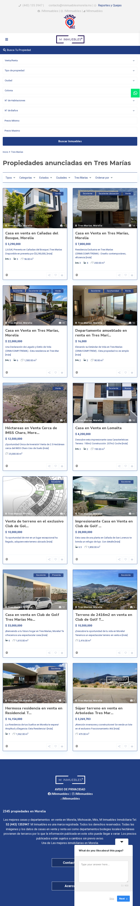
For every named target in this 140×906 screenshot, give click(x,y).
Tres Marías (15, 225)
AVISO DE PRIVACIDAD (70, 789)
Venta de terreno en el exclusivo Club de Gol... (34, 523)
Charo (26, 420)
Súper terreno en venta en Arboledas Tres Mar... (98, 710)
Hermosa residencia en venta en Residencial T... (33, 710)
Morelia (27, 225)
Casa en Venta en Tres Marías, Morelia (102, 235)
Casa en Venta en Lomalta (98, 428)
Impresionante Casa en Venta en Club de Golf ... (104, 523)
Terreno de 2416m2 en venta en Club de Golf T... (103, 617)
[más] (49, 253)
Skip (111, 898)
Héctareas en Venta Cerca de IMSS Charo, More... (31, 430)
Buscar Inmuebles (70, 141)
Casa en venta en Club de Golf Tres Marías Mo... (32, 617)
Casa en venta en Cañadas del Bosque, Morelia (31, 235)
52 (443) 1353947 (17, 824)
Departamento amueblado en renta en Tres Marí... (101, 333)
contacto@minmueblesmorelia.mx (70, 5)
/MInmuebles (49, 11)
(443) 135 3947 (32, 5)
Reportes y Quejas (109, 5)
